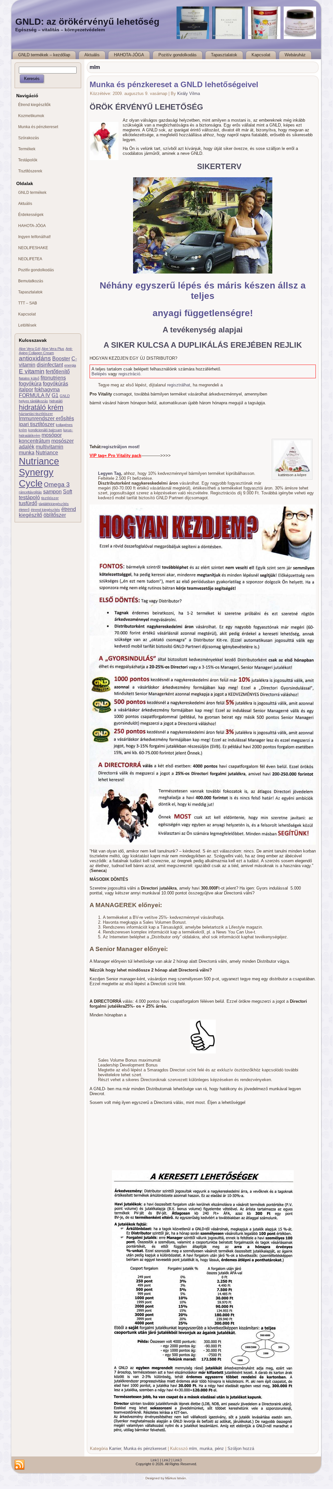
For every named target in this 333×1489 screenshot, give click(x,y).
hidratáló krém (41, 407)
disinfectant (50, 365)
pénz (219, 1448)
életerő (24, 510)
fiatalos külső (29, 378)
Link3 (177, 1460)
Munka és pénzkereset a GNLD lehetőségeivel (174, 84)
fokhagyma (47, 389)
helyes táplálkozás (33, 401)
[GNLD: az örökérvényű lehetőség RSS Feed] (19, 1465)
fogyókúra (30, 383)
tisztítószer (50, 498)
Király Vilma (188, 93)
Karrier (115, 1448)
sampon (52, 491)
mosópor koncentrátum (40, 438)
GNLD (65, 396)
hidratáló (56, 401)
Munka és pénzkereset (145, 1448)
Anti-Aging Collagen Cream (46, 351)
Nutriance (47, 452)
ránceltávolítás (30, 492)
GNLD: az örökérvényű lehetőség (87, 22)
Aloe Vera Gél (29, 349)
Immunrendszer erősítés (46, 418)
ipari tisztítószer (37, 424)
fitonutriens (53, 378)
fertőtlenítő (58, 371)
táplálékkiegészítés (54, 504)
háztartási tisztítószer (36, 414)
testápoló (29, 497)
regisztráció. (130, 373)
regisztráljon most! (121, 446)
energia (70, 365)
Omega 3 (57, 484)
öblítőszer (54, 515)
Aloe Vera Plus (53, 349)
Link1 (155, 1460)
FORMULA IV (34, 395)
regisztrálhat (178, 384)
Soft (67, 491)
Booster (61, 358)
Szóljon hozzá (241, 1448)
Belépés (99, 373)
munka (26, 452)
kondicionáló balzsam (45, 430)
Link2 (166, 1460)
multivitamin (49, 446)
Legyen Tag (109, 473)
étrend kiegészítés (45, 510)
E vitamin (31, 371)
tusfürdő (28, 503)
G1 (55, 395)
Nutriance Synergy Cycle (39, 472)
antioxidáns (35, 358)
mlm (193, 1448)
